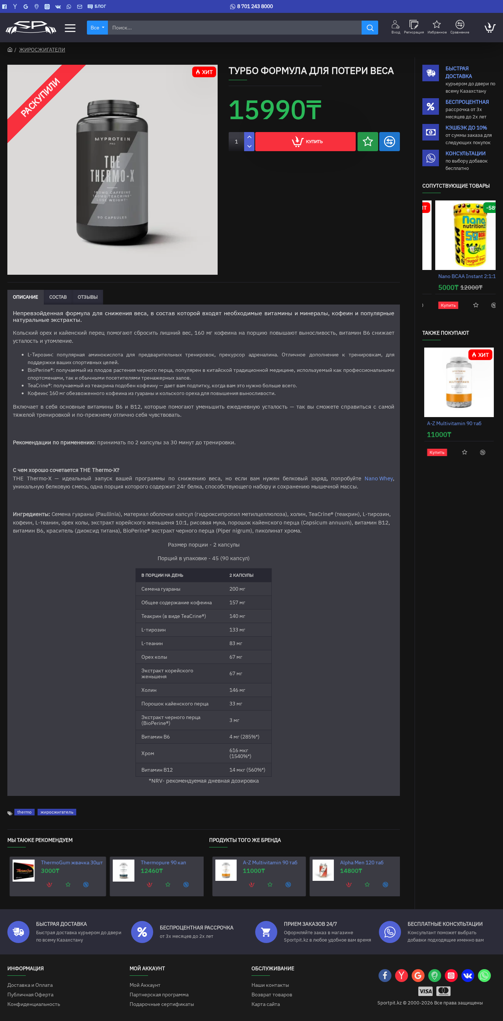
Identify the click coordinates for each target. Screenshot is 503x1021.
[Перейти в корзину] (489, 27)
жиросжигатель (57, 812)
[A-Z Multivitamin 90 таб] (223, 870)
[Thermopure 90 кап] (121, 870)
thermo (24, 812)
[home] (10, 49)
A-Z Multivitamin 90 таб (267, 862)
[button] (368, 141)
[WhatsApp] (69, 6)
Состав (58, 297)
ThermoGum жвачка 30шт (70, 862)
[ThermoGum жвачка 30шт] (21, 870)
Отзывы (88, 297)
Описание (25, 297)
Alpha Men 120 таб (358, 862)
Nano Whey (379, 478)
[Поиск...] (370, 28)
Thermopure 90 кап (161, 862)
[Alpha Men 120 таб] (320, 870)
